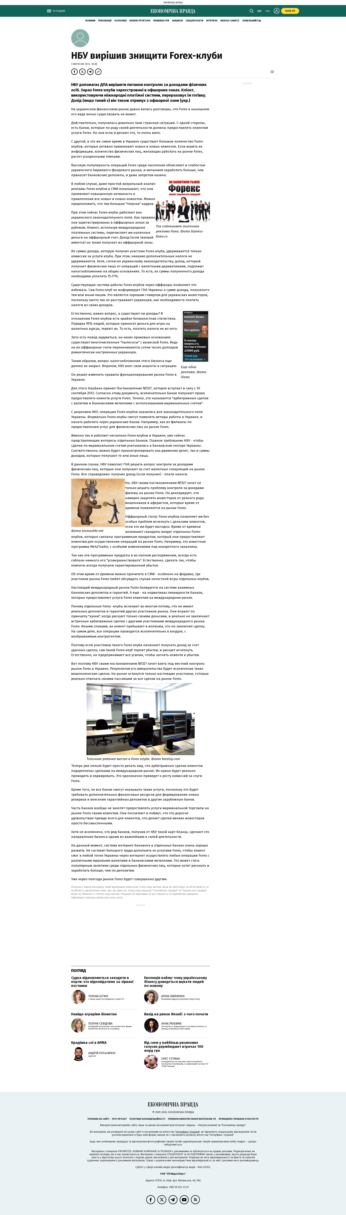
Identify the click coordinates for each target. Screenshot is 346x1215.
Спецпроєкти (194, 20)
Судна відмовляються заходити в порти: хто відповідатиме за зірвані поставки (102, 982)
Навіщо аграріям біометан (94, 1014)
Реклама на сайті (98, 1119)
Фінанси (177, 20)
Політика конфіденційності (147, 1119)
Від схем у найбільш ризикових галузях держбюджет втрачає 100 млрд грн (173, 1046)
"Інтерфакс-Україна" (187, 1131)
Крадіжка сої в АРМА (89, 1042)
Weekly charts (229, 20)
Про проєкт (119, 1119)
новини (90, 20)
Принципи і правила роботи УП (238, 1119)
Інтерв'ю (212, 20)
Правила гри (161, 20)
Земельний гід (251, 20)
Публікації (105, 20)
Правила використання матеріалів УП (192, 1119)
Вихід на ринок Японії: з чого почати (176, 1014)
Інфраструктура (139, 20)
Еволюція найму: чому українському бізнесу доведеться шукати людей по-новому (175, 982)
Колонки (120, 20)
